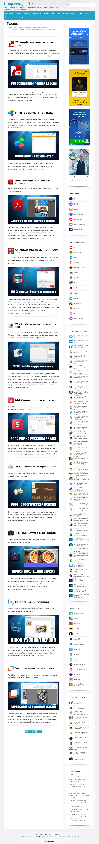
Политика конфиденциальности (29, 836)
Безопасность (9, 13)
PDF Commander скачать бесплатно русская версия (34, 44)
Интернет (27, 13)
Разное (80, 13)
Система (46, 13)
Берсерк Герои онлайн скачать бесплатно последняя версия (80, 795)
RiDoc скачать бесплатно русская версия (32, 602)
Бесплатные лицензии (28, 18)
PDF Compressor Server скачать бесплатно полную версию (36, 251)
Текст (53, 13)
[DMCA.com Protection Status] (49, 842)
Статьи (87, 13)
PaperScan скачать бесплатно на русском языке (35, 668)
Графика (18, 13)
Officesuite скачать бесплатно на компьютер (34, 112)
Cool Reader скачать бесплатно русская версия (35, 466)
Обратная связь (61, 836)
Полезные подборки (69, 13)
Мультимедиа (37, 13)
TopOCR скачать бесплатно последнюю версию (35, 533)
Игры (59, 13)
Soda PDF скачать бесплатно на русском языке (35, 400)
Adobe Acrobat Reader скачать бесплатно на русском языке (34, 182)
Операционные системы (12, 18)
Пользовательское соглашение (47, 836)
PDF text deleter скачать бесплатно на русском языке (35, 325)
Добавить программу (72, 836)
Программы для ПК (19, 3)
